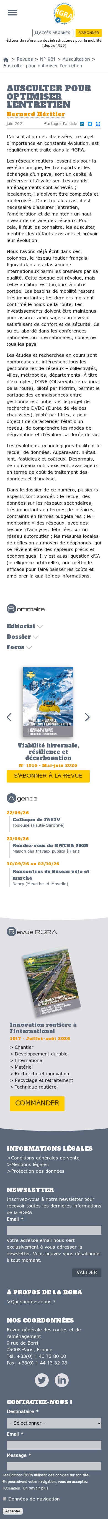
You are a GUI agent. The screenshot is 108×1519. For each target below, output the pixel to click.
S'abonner (88, 33)
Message (19, 1456)
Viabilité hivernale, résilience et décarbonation (48, 752)
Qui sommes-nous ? (33, 1302)
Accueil (12, 13)
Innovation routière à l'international (43, 1028)
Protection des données (38, 1171)
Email (15, 1219)
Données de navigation (34, 1499)
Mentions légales (30, 1165)
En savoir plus (35, 1488)
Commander (37, 1103)
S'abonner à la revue (48, 776)
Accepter (12, 1511)
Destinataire (23, 1412)
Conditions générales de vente (45, 1158)
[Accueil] (5, 59)
